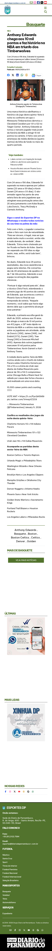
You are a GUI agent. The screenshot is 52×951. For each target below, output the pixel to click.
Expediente (7, 913)
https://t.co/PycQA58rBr (32, 396)
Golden (31, 541)
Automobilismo (9, 902)
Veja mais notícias (26, 560)
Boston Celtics (20, 537)
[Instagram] (10, 792)
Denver (20, 541)
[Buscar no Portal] (45, 11)
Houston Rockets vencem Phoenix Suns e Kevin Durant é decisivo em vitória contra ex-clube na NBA (25, 171)
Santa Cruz (7, 858)
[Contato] (11, 930)
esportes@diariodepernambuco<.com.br (20, 844)
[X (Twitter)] (15, 792)
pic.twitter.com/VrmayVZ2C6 (22, 399)
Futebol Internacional (12, 877)
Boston (32, 533)
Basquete (20, 533)
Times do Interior (10, 866)
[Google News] (28, 792)
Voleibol (6, 895)
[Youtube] (19, 792)
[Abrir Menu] (45, 7)
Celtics (35, 537)
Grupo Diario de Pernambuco (24, 923)
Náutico (6, 855)
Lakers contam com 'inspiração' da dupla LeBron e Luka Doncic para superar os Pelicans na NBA (26, 162)
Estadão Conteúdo (14, 67)
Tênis (5, 899)
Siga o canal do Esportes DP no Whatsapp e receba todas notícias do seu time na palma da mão (25, 220)
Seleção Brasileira (10, 880)
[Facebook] (7, 792)
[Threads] (24, 792)
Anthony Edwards (25, 530)
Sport (5, 862)
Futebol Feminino (10, 869)
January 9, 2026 (33, 407)
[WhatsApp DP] (33, 792)
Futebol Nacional (10, 873)
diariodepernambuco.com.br (15, 3)
